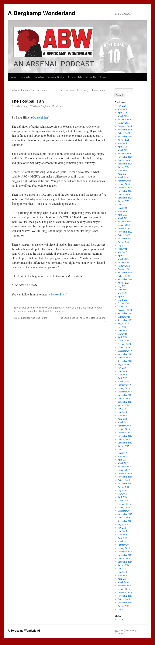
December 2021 (125, 269)
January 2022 (124, 265)
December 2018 (125, 391)
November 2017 (125, 435)
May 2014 (122, 575)
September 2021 (125, 279)
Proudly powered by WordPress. (127, 632)
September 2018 (125, 401)
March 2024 (123, 177)
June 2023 (122, 207)
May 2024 (122, 170)
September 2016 (125, 483)
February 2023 (124, 221)
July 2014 (122, 568)
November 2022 (125, 231)
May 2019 (122, 374)
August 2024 (123, 166)
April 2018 (122, 418)
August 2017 (123, 445)
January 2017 (124, 469)
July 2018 (122, 408)
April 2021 (122, 296)
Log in (120, 619)
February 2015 (124, 544)
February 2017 (124, 466)
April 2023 (122, 214)
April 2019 (122, 377)
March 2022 (123, 258)
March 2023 (123, 217)
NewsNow (42, 307)
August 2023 (123, 200)
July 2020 (122, 326)
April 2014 (122, 578)
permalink (59, 310)
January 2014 (124, 588)
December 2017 (125, 432)
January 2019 (124, 388)
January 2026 (124, 122)
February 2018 (124, 425)
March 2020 (123, 340)
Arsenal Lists (75, 77)
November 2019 (125, 354)
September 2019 (125, 360)
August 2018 (123, 405)
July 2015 (122, 527)
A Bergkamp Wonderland (41, 13)
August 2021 (123, 282)
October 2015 (124, 517)
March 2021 (123, 299)
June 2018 (122, 411)
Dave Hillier (87, 307)
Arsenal (70, 307)
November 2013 (125, 595)
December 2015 (125, 510)
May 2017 (122, 456)
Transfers (39, 77)
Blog (77, 307)
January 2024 (124, 183)
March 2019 (123, 381)
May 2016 (122, 493)
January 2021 (124, 306)
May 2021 (122, 292)
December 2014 (125, 551)
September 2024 (125, 163)
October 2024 (124, 160)
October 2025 (124, 132)
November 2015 (125, 514)
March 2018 (123, 422)
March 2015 (123, 541)
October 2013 (124, 599)
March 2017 (123, 462)
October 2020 (124, 316)
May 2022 (122, 252)
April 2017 (122, 459)
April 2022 (122, 255)
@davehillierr (40, 117)
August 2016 (123, 486)
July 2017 (122, 449)
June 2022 (122, 248)
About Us (91, 77)
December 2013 (125, 592)
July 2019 (122, 367)
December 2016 (125, 473)
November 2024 (125, 156)
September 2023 (125, 197)
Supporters (32, 310)
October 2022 (124, 234)
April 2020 (122, 337)
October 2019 (124, 357)
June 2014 (122, 571)
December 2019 (125, 350)
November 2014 (125, 554)
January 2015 (124, 548)
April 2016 (122, 496)
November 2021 (125, 272)
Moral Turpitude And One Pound (29, 89)
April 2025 (122, 146)
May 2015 (122, 534)
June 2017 (122, 452)
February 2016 (124, 503)
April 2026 (122, 112)
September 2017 (125, 442)
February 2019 (124, 384)
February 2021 (124, 303)
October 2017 (124, 439)
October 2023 (124, 194)
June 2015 (122, 531)
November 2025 (125, 129)
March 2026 (123, 115)
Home (13, 77)
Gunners (21, 310)
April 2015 (122, 537)
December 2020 (125, 309)
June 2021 (122, 289)
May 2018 (122, 415)
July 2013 (122, 609)
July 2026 (122, 105)
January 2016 (124, 507)
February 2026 (124, 119)
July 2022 (122, 245)
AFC (62, 307)
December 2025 (125, 126)
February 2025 (124, 153)
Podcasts (25, 77)
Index (103, 77)
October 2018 (124, 398)
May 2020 (122, 333)
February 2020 (124, 343)
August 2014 (123, 565)
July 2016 (122, 490)
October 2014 (124, 558)
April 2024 (122, 173)
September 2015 (125, 520)
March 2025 (123, 149)
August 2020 (123, 323)
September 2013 (125, 602)
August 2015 (123, 524)
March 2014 (123, 582)
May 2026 (122, 109)
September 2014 (125, 561)
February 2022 (124, 262)
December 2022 (125, 228)
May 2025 (122, 143)
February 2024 (124, 180)
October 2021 (124, 275)
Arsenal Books (56, 77)
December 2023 (125, 187)
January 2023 (124, 224)
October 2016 (124, 479)
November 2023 (125, 190)
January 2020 (124, 347)
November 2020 (125, 313)
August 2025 (123, 139)
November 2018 (125, 394)
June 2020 (122, 330)
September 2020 (125, 320)
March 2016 (123, 500)
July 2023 (122, 204)
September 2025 (125, 136)
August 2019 (123, 364)
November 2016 (125, 476)
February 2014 (124, 585)
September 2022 (125, 238)
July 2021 (122, 286)
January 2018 (124, 428)
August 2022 (123, 241)
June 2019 (122, 371)
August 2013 (123, 605)
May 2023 (122, 211)
